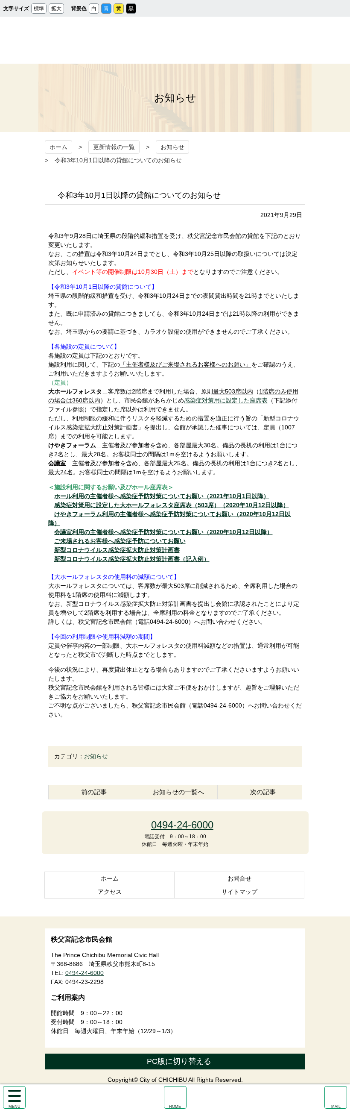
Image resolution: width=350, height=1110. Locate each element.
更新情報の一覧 (114, 147)
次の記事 (263, 792)
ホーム (58, 147)
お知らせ (172, 147)
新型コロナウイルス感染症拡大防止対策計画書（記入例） (132, 558)
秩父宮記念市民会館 (175, 40)
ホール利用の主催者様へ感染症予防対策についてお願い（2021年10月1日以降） (161, 496)
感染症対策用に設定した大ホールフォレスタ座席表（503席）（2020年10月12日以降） (171, 505)
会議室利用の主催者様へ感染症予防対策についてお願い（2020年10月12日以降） (163, 532)
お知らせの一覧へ (178, 792)
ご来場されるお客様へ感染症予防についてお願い (120, 540)
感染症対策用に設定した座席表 (226, 400)
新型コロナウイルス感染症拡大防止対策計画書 (117, 549)
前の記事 (94, 792)
